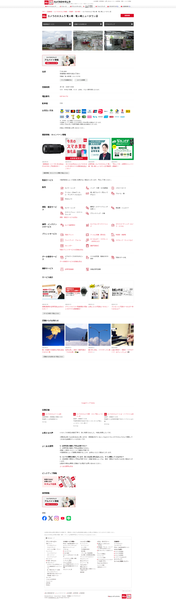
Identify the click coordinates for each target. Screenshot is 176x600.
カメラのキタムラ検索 (60, 11)
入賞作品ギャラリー (101, 567)
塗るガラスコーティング (68, 547)
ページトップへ (127, 590)
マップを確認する (66, 80)
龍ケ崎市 (77, 11)
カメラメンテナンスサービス (70, 545)
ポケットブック (50, 555)
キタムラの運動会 (101, 553)
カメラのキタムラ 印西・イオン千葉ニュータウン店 (90, 415)
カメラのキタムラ (118, 543)
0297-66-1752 (64, 96)
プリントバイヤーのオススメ (87, 556)
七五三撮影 (66, 553)
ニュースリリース (60, 593)
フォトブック (49, 551)
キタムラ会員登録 (119, 551)
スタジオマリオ (67, 551)
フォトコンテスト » (102, 563)
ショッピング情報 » (85, 541)
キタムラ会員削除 (119, 555)
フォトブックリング (51, 556)
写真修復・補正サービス (52, 575)
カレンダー (48, 577)
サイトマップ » (118, 559)
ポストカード (49, 558)
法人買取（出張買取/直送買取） (88, 555)
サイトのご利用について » (121, 561)
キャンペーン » (84, 561)
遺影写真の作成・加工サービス (54, 573)
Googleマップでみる (88, 403)
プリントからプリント (52, 571)
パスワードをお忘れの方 (120, 557)
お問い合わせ (108, 1)
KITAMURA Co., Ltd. (53, 597)
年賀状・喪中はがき (51, 560)
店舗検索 (49, 11)
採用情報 (101, 1)
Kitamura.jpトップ (51, 538)
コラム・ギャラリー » (103, 541)
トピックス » (83, 565)
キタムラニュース (84, 558)
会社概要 (96, 1)
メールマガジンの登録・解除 (70, 558)
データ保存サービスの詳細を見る (71, 261)
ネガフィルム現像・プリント (54, 549)
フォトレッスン (100, 555)
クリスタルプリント (51, 545)
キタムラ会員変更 (119, 553)
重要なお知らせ (83, 567)
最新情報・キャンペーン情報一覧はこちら (56, 173)
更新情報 (82, 572)
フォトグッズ (49, 581)
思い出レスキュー (50, 562)
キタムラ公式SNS (67, 562)
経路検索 (127, 15)
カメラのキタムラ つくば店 (53, 414)
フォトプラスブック (51, 553)
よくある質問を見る (66, 466)
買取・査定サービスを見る (68, 217)
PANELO (48, 585)
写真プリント (49, 543)
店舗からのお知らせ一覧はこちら (53, 356)
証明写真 (48, 583)
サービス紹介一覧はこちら (51, 313)
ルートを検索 (81, 80)
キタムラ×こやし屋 (67, 569)
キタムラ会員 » (118, 549)
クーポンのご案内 (67, 560)
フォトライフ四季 (101, 557)
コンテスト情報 (100, 565)
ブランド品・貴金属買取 (86, 553)
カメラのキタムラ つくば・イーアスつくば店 (121, 414)
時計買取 (83, 551)
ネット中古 (83, 547)
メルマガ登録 (128, 1)
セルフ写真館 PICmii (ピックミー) (70, 564)
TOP (43, 11)
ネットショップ (83, 543)
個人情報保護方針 (49, 593)
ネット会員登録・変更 (118, 1)
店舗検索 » (117, 541)
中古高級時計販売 (85, 549)
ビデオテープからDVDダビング (54, 564)
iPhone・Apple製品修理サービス (70, 543)
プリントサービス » (51, 541)
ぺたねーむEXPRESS (51, 579)
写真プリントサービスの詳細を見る (71, 249)
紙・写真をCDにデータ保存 (53, 569)
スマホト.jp (65, 549)
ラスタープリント (51, 547)
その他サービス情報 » (69, 541)
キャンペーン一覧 (84, 562)
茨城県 (71, 11)
